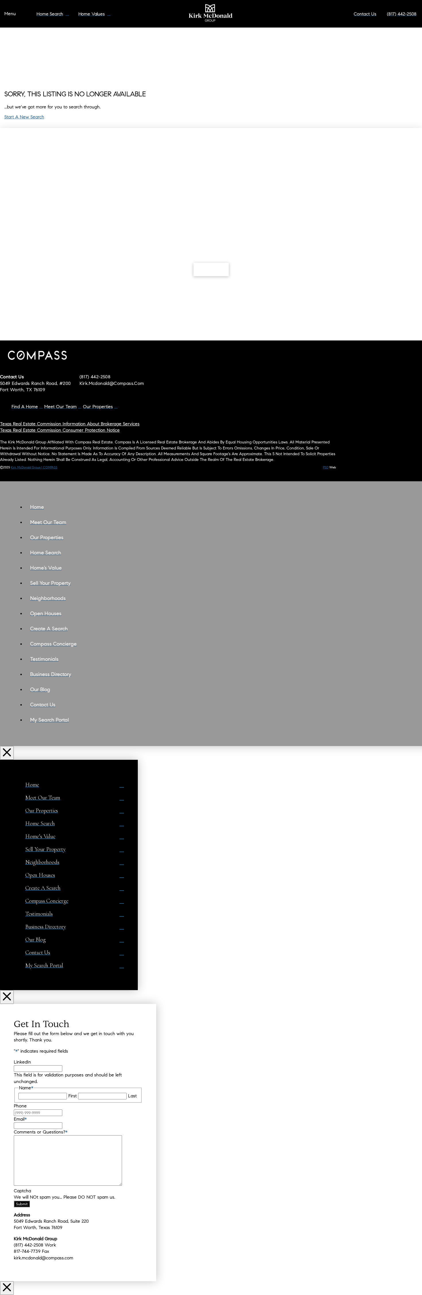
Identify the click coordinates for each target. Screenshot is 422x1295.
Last (132, 1096)
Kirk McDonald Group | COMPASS (34, 467)
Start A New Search (24, 117)
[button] (10, 13)
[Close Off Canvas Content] (7, 753)
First (72, 1096)
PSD (325, 467)
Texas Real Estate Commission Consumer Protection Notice (60, 430)
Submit (22, 1203)
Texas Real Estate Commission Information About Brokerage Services (70, 424)
